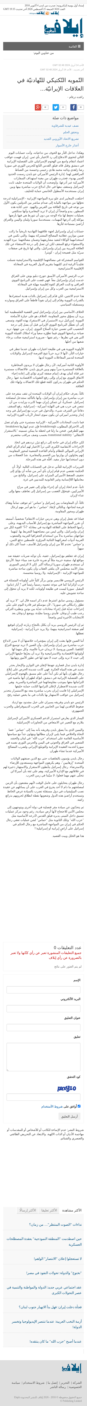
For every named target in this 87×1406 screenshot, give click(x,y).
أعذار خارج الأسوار (67, 145)
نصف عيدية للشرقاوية (65, 125)
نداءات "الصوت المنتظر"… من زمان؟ (55, 1224)
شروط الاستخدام (34, 1382)
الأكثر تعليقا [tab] (49, 1210)
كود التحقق (73, 1076)
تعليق (77, 1036)
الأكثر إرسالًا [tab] (27, 1210)
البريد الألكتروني (70, 999)
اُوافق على (59, 1106)
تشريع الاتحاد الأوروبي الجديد (61, 138)
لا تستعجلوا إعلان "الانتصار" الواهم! (58, 1258)
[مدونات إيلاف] (38, 12)
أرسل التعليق (69, 1116)
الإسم (76, 980)
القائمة (73, 46)
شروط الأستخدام (52, 1106)
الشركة (77, 1382)
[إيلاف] (54, 12)
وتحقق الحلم (71, 132)
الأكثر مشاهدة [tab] (72, 1210)
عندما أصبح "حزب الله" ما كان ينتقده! (56, 1341)
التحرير (65, 1382)
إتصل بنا (53, 1382)
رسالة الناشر (58, 1387)
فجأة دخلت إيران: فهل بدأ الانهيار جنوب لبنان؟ (50, 1307)
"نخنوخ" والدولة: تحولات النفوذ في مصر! (54, 1273)
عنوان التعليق (72, 1017)
